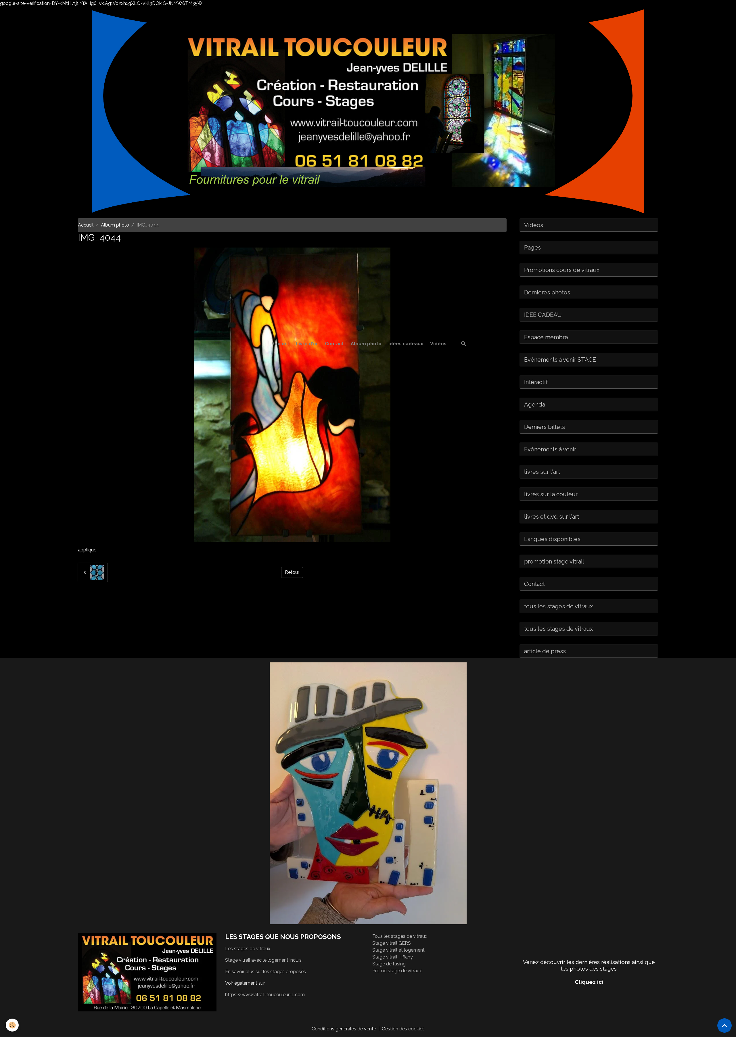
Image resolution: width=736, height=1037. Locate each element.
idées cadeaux (405, 343)
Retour (292, 572)
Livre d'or (307, 343)
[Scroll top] (724, 1025)
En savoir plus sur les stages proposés (265, 971)
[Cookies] (12, 1025)
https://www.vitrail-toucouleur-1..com (265, 994)
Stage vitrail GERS (391, 943)
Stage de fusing (389, 964)
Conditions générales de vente (344, 1029)
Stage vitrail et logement (398, 950)
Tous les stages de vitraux (399, 936)
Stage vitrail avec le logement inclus (263, 960)
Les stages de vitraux (247, 948)
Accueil (280, 343)
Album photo (366, 343)
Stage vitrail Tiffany (392, 957)
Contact (334, 343)
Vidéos (438, 343)
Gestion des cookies (403, 1029)
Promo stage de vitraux (397, 970)
